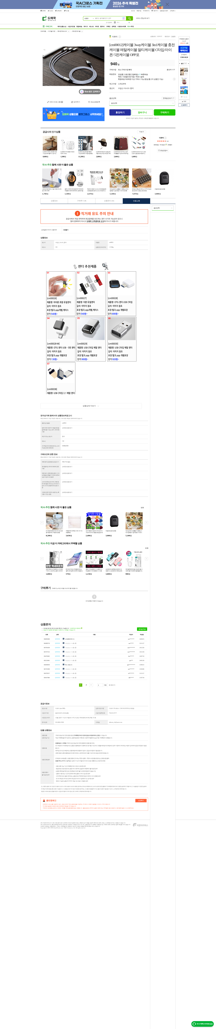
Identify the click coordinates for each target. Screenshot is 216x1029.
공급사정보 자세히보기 (165, 138)
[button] (146, 522)
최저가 (86, 26)
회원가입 (139, 10)
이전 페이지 (185, 97)
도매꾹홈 (43, 31)
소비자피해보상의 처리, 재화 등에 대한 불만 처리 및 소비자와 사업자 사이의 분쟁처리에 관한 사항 (50, 484)
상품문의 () (109, 201)
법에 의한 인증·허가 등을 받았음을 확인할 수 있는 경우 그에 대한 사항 (50, 430)
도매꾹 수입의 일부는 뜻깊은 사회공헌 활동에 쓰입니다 (142, 118)
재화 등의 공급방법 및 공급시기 (50, 462)
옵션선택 (112, 98)
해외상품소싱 (62, 26)
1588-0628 (184, 57)
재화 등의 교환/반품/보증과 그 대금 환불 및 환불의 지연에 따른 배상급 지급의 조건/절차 (50, 475)
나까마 (51, 11)
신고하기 (141, 800)
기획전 (108, 26)
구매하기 (164, 112)
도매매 (44, 10)
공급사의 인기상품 (51, 132)
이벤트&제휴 (121, 26)
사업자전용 (71, 26)
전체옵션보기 (167, 98)
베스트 (91, 26)
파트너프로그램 (55, 102)
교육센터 (59, 10)
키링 (118, 22)
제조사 (44, 247)
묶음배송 (79, 26)
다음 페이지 (186, 97)
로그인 (133, 10)
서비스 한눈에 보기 (143, 18)
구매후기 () (81, 201)
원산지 (44, 242)
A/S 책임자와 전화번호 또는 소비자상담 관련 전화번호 (50, 447)
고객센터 (172, 10)
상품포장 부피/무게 (101, 247)
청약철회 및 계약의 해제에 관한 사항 (50, 467)
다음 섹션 (188, 63)
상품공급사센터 (164, 10)
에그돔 (67, 10)
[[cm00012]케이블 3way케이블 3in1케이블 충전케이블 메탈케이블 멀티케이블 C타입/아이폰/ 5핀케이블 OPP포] (74, 67)
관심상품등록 (95, 102)
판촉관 (114, 26)
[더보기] (185, 63)
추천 (130, 26)
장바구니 (155, 10)
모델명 (97, 242)
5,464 (172, 36)
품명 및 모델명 (46, 423)
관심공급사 (164, 150)
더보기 (141, 132)
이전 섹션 (179, 63)
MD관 (97, 26)
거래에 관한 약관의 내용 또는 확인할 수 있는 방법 (50, 493)
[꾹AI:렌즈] (123, 18)
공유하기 (184, 105)
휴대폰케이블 (76, 31)
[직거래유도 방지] (94, 216)
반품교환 (136, 201)
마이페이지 (146, 10)
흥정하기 (170, 70)
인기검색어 (109, 22)
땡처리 (102, 26)
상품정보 (54, 201)
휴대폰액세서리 (62, 31)
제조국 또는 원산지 (47, 436)
